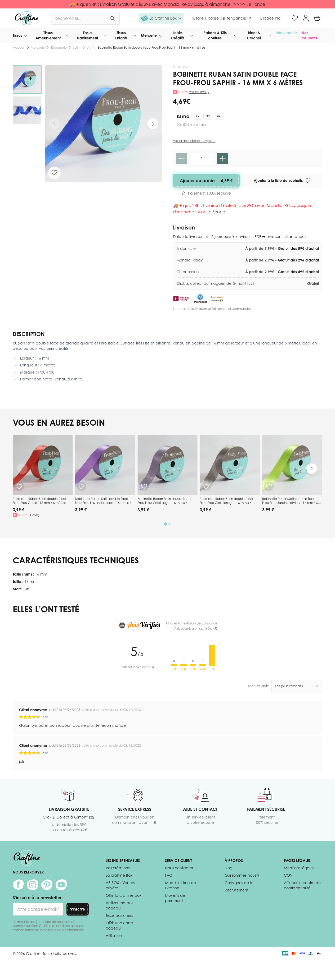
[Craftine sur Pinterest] (46, 884)
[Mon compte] (306, 18)
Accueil (18, 47)
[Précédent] (54, 123)
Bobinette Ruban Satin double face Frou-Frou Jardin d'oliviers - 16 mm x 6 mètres (290, 503)
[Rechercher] (112, 18)
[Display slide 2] (169, 524)
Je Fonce (216, 211)
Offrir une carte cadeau (119, 925)
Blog (228, 868)
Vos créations (117, 868)
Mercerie (149, 35)
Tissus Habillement (87, 35)
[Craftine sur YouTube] (61, 884)
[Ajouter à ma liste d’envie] (54, 172)
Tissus (17, 35)
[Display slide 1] (165, 524)
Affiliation (114, 935)
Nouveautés (286, 32)
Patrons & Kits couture (215, 35)
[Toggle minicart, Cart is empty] (317, 18)
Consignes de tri (239, 882)
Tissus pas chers (119, 915)
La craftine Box (119, 875)
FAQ (168, 875)
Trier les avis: (258, 686)
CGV (288, 875)
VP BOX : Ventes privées (120, 885)
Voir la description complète (194, 141)
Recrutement (236, 890)
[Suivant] (152, 123)
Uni (89, 47)
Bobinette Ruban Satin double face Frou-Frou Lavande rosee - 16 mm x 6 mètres (103, 503)
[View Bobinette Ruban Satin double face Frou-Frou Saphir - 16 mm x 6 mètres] (27, 79)
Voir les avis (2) (200, 92)
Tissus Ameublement (48, 35)
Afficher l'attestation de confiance (191, 623)
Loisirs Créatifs (177, 35)
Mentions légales (299, 868)
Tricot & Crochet (254, 35)
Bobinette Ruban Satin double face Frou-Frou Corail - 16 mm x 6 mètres (39, 501)
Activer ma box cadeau (119, 905)
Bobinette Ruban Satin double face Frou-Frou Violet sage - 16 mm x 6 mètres (164, 503)
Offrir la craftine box (123, 895)
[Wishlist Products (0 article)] (294, 18)
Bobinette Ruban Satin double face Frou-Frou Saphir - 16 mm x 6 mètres (151, 47)
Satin (76, 47)
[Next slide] (311, 468)
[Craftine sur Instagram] (32, 884)
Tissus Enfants (121, 35)
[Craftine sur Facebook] (18, 884)
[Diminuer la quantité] (181, 158)
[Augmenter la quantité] (222, 158)
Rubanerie (59, 47)
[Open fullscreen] (103, 123)
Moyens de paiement (175, 898)
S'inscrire (77, 909)
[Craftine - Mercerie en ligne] (27, 18)
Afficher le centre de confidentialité (302, 885)
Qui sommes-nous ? (242, 875)
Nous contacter (179, 868)
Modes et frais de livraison (180, 885)
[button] (161, 18)
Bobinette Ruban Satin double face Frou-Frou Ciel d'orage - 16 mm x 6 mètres (226, 503)
